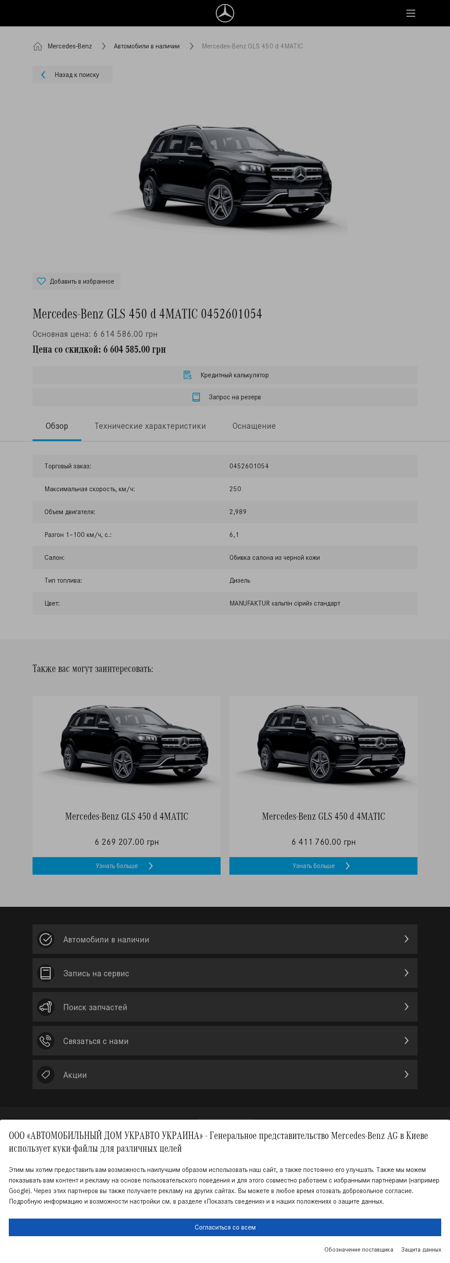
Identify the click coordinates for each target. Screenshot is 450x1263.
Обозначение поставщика (358, 1249)
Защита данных (421, 1249)
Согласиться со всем (225, 1227)
